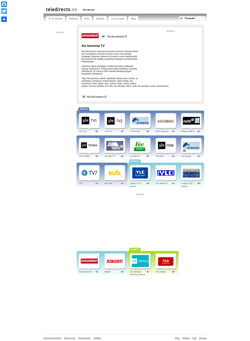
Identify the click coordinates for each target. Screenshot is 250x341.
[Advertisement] (86, 3)
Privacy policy (84, 338)
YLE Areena (135, 131)
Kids (87, 18)
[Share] (4, 19)
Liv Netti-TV (135, 156)
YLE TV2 (108, 131)
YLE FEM (159, 156)
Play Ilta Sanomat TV (97, 96)
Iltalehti (107, 272)
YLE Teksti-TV (162, 183)
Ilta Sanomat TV (85, 272)
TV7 (80, 183)
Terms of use (70, 338)
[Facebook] (4, 4)
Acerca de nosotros (52, 338)
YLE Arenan (186, 156)
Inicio (177, 338)
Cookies (97, 338)
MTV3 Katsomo (162, 131)
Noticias (73, 18)
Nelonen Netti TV (188, 131)
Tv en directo (55, 18)
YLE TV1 (82, 131)
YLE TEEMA (84, 156)
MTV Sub (108, 183)
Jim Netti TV (110, 156)
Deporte (100, 18)
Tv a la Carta (117, 18)
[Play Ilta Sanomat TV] (90, 35)
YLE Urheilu (160, 272)
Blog (133, 18)
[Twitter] (4, 11)
